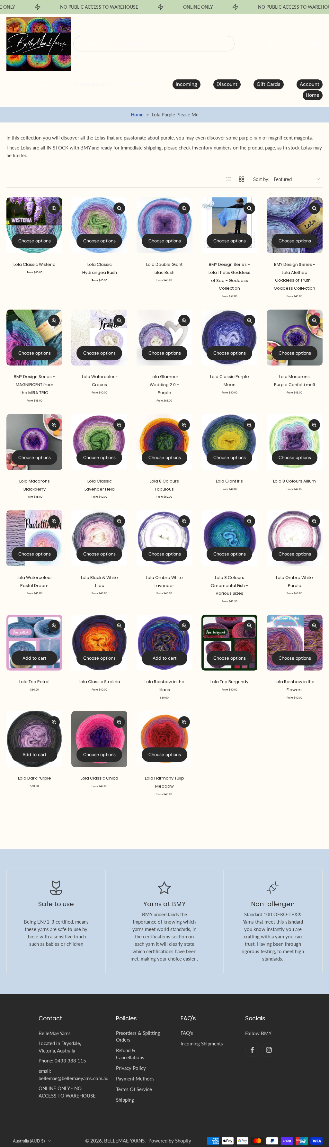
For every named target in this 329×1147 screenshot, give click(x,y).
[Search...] (224, 43)
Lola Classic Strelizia (99, 681)
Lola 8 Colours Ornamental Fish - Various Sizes (229, 585)
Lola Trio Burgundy (229, 681)
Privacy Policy (131, 1068)
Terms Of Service (134, 1089)
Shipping (125, 1100)
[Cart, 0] (285, 44)
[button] (68, 1018)
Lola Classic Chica (99, 778)
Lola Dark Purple (34, 778)
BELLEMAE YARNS (124, 1140)
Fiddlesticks (140, 84)
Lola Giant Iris (229, 481)
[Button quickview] (54, 208)
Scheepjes (45, 84)
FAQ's (187, 1033)
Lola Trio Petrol (34, 681)
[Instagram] (315, 44)
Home (137, 114)
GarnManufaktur (92, 84)
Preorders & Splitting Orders (138, 1036)
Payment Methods (135, 1078)
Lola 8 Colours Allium (294, 481)
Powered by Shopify (169, 1140)
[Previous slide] (11, 225)
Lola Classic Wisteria (34, 264)
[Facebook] (301, 44)
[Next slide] (57, 225)
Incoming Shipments (202, 1044)
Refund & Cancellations (130, 1054)
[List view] (229, 179)
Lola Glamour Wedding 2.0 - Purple (164, 384)
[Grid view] (241, 179)
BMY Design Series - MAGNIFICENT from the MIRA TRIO (34, 384)
